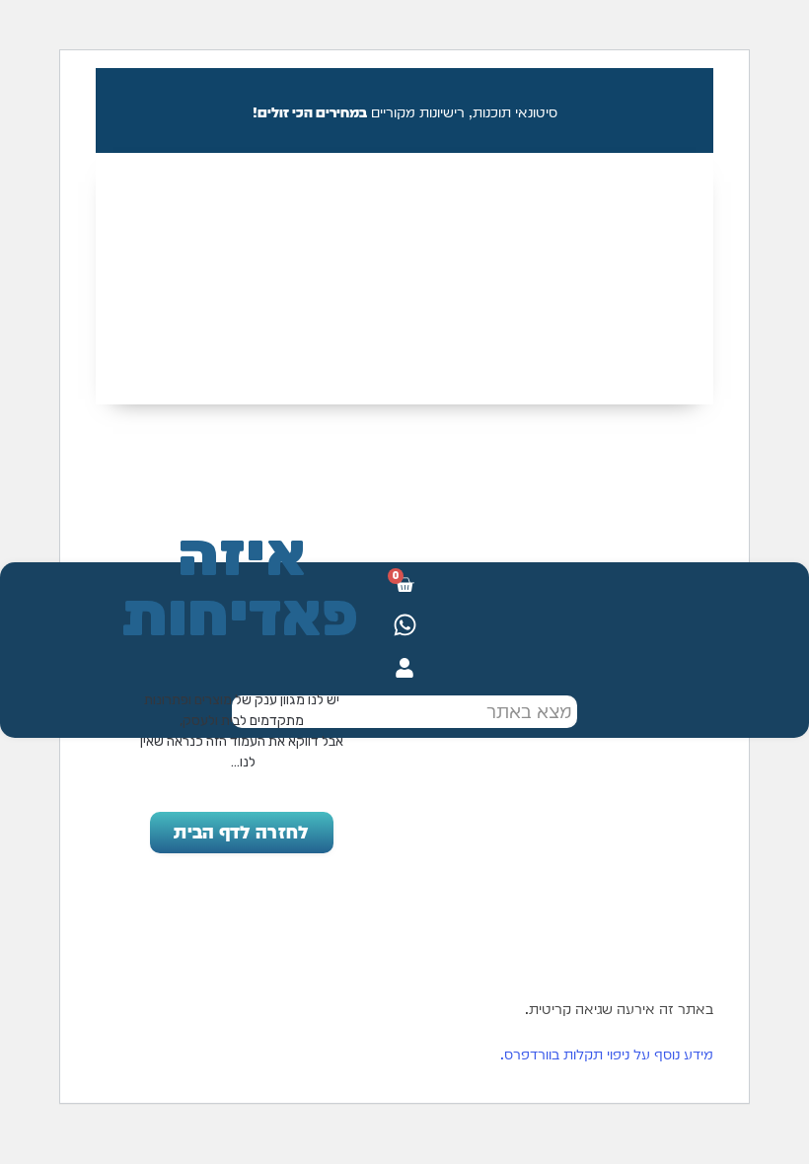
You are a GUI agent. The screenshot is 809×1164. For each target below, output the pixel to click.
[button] (404, 179)
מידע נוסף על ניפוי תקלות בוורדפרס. (606, 1054)
